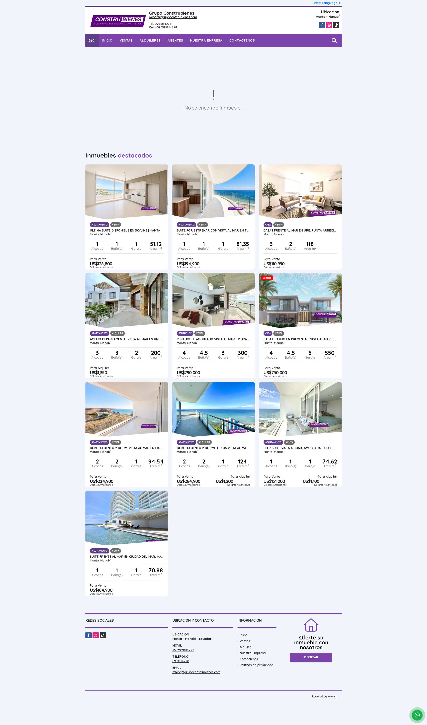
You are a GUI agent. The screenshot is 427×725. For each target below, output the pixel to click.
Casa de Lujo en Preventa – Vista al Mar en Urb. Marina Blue (300, 339)
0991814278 (163, 24)
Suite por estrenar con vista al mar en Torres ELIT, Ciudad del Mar (213, 230)
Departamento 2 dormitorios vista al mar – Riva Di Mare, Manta (213, 448)
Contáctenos (242, 40)
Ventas (126, 40)
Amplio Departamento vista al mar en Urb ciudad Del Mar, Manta (126, 339)
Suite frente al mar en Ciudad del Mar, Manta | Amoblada (126, 556)
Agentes (175, 40)
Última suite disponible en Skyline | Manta (125, 230)
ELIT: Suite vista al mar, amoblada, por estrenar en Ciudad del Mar (300, 448)
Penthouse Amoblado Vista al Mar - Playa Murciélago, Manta (213, 339)
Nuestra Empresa (206, 40)
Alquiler (245, 647)
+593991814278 (166, 27)
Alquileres (150, 40)
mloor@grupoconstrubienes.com (173, 17)
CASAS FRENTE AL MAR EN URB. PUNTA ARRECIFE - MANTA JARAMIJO (300, 230)
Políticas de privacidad (256, 665)
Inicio (107, 40)
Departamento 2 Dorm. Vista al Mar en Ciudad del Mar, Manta (126, 448)
